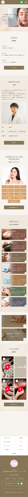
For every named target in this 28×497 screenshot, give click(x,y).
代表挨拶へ (14, 142)
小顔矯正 (7, 449)
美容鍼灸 (21, 437)
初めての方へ (7, 437)
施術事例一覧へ (14, 404)
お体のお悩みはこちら (14, 207)
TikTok (14, 478)
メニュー (21, 441)
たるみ (20, 194)
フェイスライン (14, 201)
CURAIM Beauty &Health (13, 492)
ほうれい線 (20, 197)
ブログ (5, 488)
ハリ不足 (8, 194)
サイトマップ (21, 488)
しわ (20, 190)
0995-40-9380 (14, 475)
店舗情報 (14, 453)
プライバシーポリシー (13, 488)
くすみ (7, 190)
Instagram (7, 478)
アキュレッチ (21, 449)
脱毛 (21, 445)
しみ (8, 186)
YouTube (20, 478)
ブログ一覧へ (14, 67)
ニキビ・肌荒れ (8, 197)
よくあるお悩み (7, 441)
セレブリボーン (7, 445)
